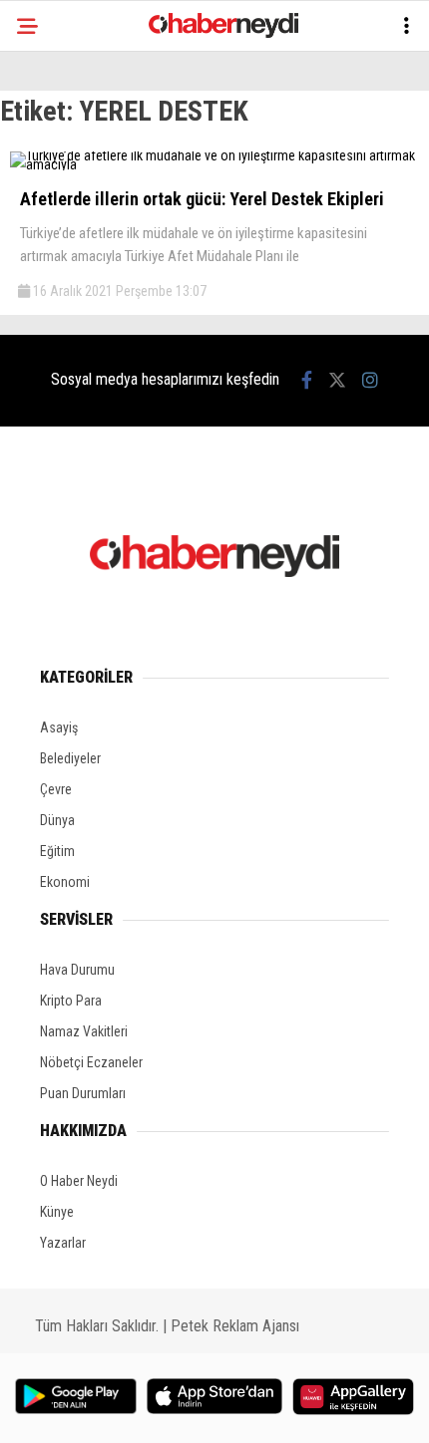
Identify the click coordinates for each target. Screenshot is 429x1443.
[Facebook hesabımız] (306, 380)
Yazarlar (63, 1243)
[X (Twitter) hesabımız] (337, 380)
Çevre (56, 789)
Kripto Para (71, 1001)
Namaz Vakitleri (84, 1031)
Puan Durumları (83, 1093)
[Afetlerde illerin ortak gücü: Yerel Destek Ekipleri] (214, 164)
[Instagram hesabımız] (370, 380)
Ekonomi (65, 882)
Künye (57, 1212)
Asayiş (59, 727)
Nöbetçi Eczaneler (91, 1062)
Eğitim (57, 851)
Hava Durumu (77, 970)
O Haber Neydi (79, 1181)
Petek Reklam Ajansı (235, 1325)
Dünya (57, 820)
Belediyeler (70, 758)
